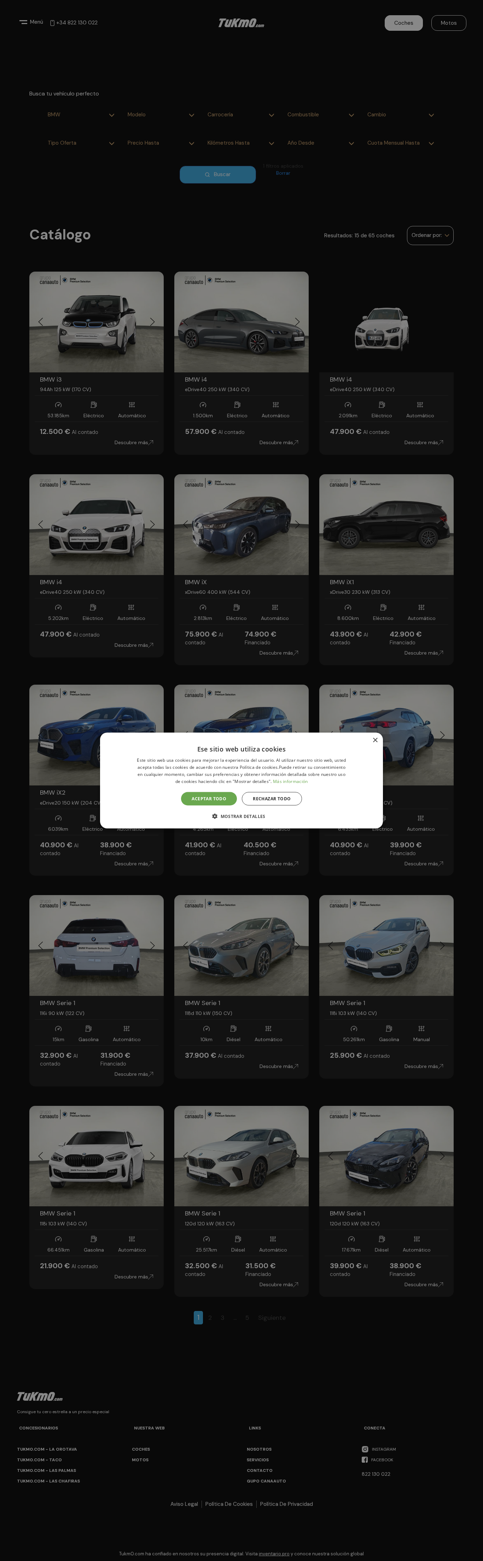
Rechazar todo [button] (272, 798)
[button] (241, 815)
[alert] (241, 780)
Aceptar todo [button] (209, 798)
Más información (290, 781)
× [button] (375, 740)
